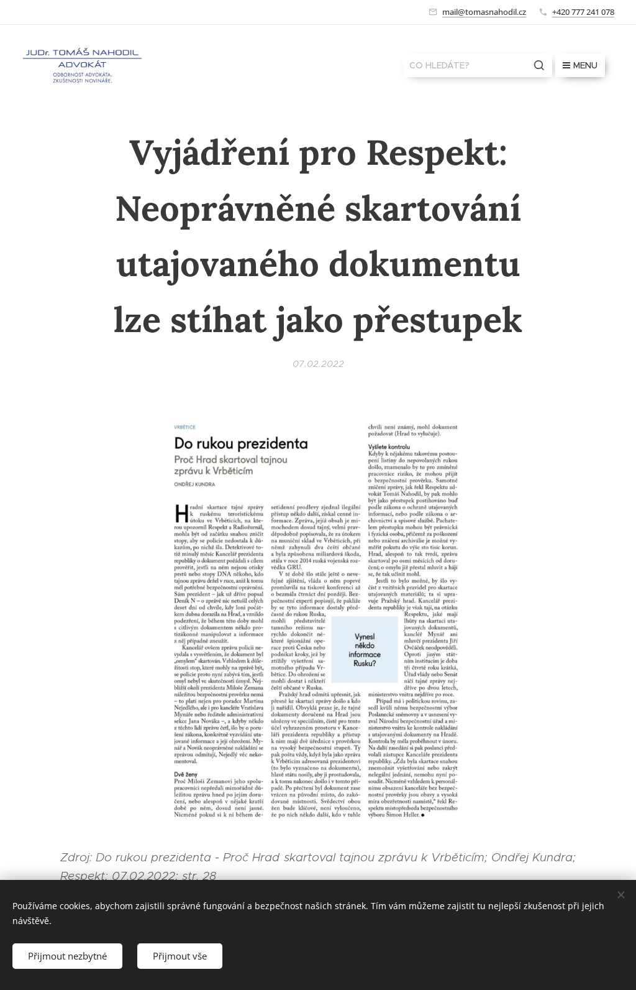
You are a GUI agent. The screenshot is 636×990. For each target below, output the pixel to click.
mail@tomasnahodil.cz (484, 11)
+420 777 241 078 (583, 11)
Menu (585, 65)
